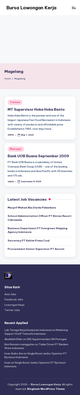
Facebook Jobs (13, 299)
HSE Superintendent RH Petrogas (47, 339)
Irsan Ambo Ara (13, 353)
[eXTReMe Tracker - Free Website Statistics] (8, 275)
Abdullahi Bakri (13, 339)
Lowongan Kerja (14, 304)
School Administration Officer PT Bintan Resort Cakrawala (39, 217)
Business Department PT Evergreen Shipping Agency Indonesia (37, 230)
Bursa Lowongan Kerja (31, 7)
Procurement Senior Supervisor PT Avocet (36, 249)
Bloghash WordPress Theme (46, 389)
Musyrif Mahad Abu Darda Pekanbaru (32, 207)
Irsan (7, 362)
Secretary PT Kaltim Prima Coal (28, 240)
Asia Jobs (10, 294)
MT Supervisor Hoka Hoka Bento (36, 109)
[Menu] (74, 8)
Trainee (15, 102)
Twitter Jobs (12, 310)
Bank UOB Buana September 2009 (38, 156)
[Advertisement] (40, 39)
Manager (16, 149)
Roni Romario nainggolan (19, 344)
